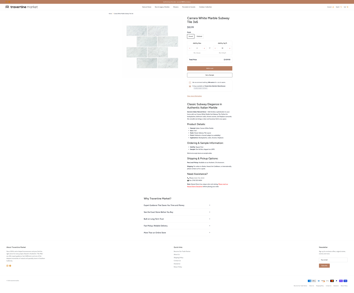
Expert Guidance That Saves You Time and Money (164, 205)
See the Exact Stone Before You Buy (158, 212)
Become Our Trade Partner (182, 251)
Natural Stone (146, 7)
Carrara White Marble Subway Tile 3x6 (123, 13)
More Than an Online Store (155, 232)
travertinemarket (15, 280)
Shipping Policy (178, 257)
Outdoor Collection (205, 7)
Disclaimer (177, 264)
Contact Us (177, 260)
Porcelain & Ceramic (188, 7)
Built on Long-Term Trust (154, 219)
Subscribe (324, 265)
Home (110, 13)
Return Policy (178, 267)
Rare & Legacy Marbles (162, 7)
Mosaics (176, 7)
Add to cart (209, 68)
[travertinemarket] (22, 7)
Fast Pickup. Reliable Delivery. (156, 226)
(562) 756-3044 (199, 178)
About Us (177, 254)
